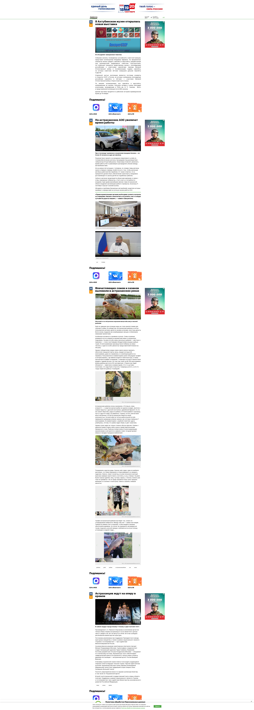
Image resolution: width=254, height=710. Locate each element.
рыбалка (98, 567)
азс (97, 262)
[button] (139, 384)
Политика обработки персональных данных (133, 708)
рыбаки (110, 567)
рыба (104, 567)
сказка (103, 685)
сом (130, 567)
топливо (103, 262)
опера (97, 685)
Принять (157, 706)
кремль (110, 685)
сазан (135, 567)
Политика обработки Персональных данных (125, 702)
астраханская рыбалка (121, 567)
